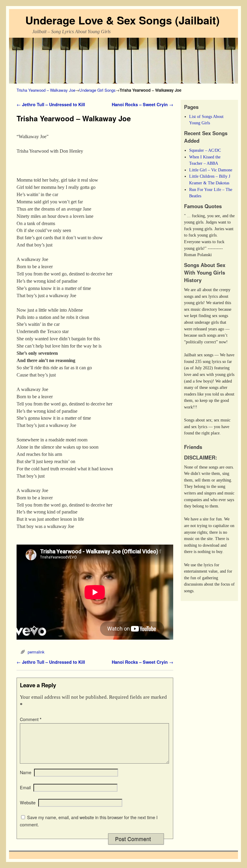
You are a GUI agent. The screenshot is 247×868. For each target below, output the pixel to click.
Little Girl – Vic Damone (210, 169)
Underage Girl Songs (97, 90)
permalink (36, 652)
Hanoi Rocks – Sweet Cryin (142, 104)
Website (28, 803)
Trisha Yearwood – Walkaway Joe (46, 90)
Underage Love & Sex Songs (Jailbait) (122, 20)
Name (25, 772)
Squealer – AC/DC (205, 150)
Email (25, 787)
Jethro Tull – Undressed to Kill (51, 104)
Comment (31, 719)
